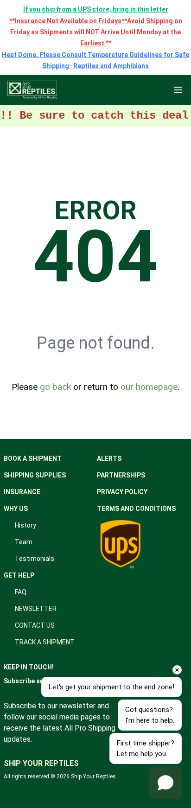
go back (55, 387)
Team (23, 542)
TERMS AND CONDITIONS (136, 508)
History (25, 525)
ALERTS (109, 458)
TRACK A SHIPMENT (45, 642)
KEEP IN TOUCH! (29, 667)
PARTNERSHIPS (121, 475)
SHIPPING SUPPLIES (35, 475)
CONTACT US (35, 625)
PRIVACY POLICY (122, 492)
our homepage (149, 387)
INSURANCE (22, 492)
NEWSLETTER (36, 608)
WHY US (16, 508)
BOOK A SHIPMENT (33, 458)
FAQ (20, 592)
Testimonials (34, 558)
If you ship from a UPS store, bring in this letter (95, 9)
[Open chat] (165, 782)
